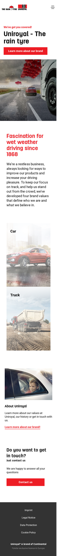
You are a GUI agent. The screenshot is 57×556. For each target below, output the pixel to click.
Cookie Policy (28, 532)
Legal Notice (28, 517)
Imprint (28, 510)
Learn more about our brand (25, 51)
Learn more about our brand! (22, 427)
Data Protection (28, 525)
